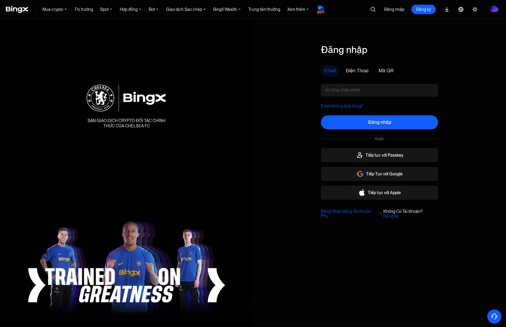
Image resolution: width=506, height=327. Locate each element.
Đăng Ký (391, 216)
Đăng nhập (394, 9)
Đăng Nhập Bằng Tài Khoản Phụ (346, 213)
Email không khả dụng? (342, 106)
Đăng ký (423, 9)
